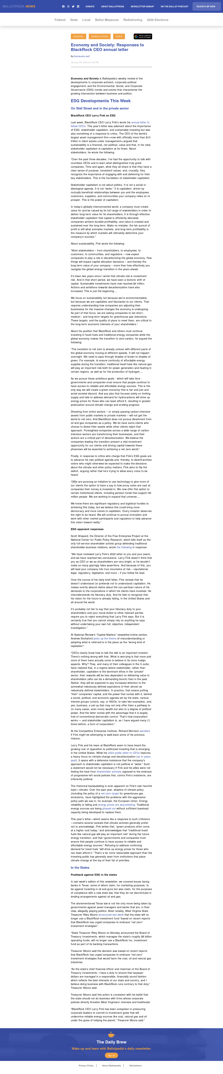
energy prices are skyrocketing (116, 804)
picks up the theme (104, 638)
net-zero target (110, 793)
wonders (144, 731)
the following (124, 547)
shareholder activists (109, 771)
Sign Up (111, 1055)
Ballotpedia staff (82, 56)
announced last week (111, 914)
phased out (109, 808)
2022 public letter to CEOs (124, 753)
